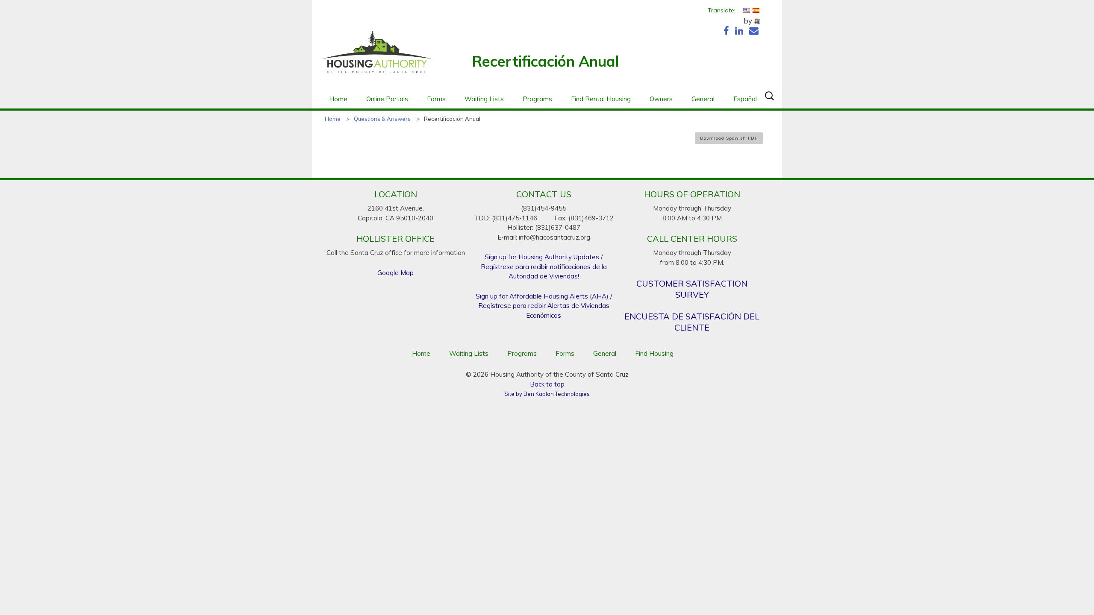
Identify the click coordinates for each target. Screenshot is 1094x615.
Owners (661, 99)
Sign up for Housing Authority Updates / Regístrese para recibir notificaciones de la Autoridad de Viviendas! (544, 266)
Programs (537, 99)
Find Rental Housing (601, 99)
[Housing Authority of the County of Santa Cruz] (377, 56)
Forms (436, 99)
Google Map (395, 273)
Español (745, 99)
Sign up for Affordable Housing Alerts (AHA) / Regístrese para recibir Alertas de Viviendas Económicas (544, 305)
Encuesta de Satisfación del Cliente (691, 322)
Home (338, 99)
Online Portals (387, 99)
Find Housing (654, 353)
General (703, 99)
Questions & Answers (382, 118)
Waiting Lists (484, 99)
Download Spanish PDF (729, 138)
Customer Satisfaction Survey (691, 289)
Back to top (547, 384)
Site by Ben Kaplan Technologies (547, 393)
